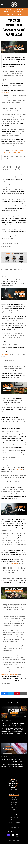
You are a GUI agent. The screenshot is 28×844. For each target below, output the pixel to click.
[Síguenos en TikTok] (20, 790)
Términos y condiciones (14, 824)
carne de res (6, 720)
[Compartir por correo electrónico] (23, 693)
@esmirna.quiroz (8, 156)
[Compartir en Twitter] (11, 693)
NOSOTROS (14, 799)
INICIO (14, 797)
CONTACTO (14, 807)
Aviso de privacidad (14, 817)
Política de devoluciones (14, 822)
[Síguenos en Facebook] (8, 790)
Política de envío (14, 819)
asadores (19, 39)
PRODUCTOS (14, 802)
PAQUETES (14, 804)
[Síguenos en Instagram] (12, 790)
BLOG (14, 809)
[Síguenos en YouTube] (16, 790)
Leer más (3, 738)
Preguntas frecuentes (14, 827)
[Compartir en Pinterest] (17, 693)
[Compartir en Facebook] (4, 693)
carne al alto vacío (8, 756)
